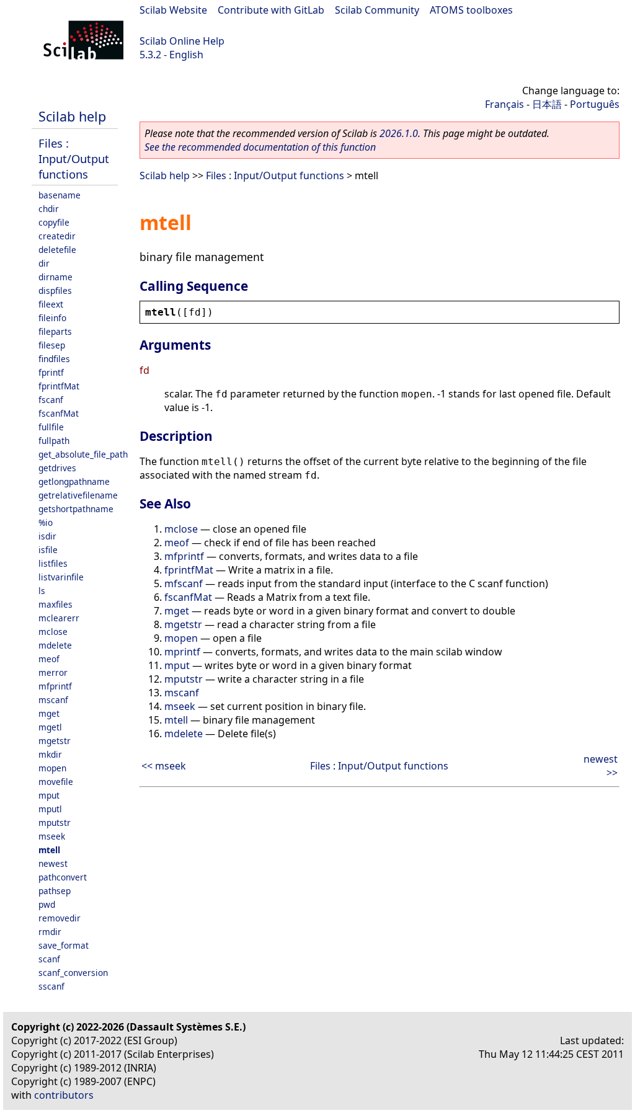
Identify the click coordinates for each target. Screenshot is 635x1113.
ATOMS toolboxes (471, 10)
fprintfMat (58, 386)
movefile (55, 781)
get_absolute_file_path (83, 454)
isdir (47, 536)
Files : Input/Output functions (73, 158)
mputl (50, 809)
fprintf (51, 372)
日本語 (547, 104)
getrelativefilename (78, 495)
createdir (57, 236)
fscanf (50, 400)
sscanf (51, 986)
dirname (55, 277)
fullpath (53, 440)
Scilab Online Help (182, 41)
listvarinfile (61, 577)
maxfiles (55, 604)
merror (53, 672)
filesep (51, 345)
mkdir (50, 754)
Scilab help (72, 116)
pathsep (54, 891)
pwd (46, 904)
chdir (48, 209)
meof (49, 659)
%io (45, 522)
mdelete (55, 645)
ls (41, 590)
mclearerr (58, 618)
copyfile (53, 222)
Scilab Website (173, 10)
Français (504, 104)
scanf (49, 959)
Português (594, 104)
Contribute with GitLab (271, 10)
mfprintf (55, 686)
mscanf (53, 700)
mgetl (50, 727)
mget (49, 713)
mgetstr (54, 741)
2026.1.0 (399, 133)
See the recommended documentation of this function (260, 147)
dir (44, 263)
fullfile (51, 427)
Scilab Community (377, 10)
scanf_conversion (73, 972)
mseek (51, 836)
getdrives (57, 468)
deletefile (57, 249)
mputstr (54, 822)
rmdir (49, 932)
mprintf (182, 651)
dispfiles (55, 290)
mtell (49, 850)
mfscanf (183, 583)
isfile (48, 550)
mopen (52, 768)
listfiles (53, 563)
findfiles (54, 359)
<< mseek (163, 766)
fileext (50, 304)
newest (53, 863)
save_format (63, 945)
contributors (64, 1095)
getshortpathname (75, 509)
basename (59, 195)
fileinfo (52, 318)
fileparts (55, 331)
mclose (53, 631)
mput (49, 795)
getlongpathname (74, 481)
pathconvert (62, 877)
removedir (59, 918)
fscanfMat (58, 413)
